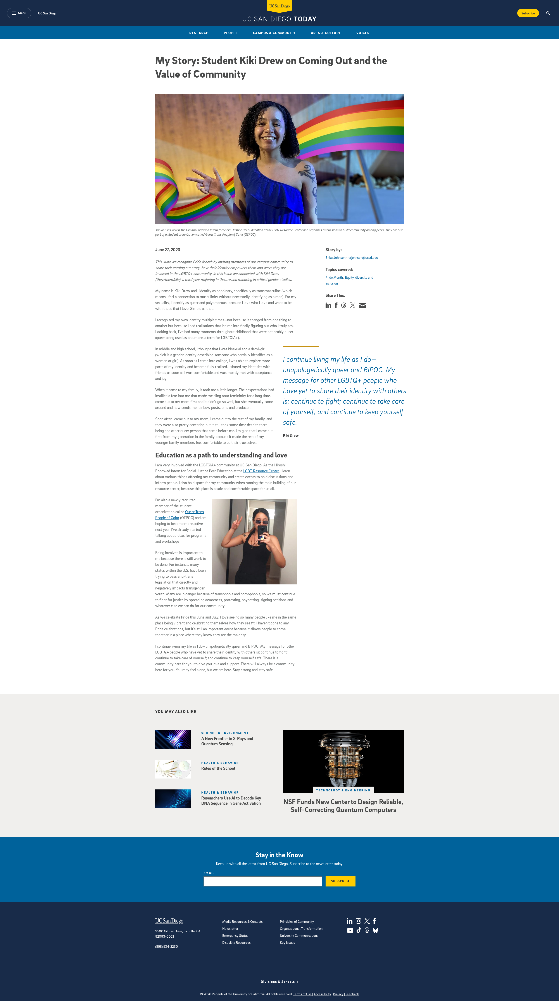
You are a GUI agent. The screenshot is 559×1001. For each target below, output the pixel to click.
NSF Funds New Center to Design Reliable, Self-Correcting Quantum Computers (343, 805)
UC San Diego (47, 13)
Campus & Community (274, 33)
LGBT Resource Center (261, 471)
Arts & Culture (326, 33)
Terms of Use (302, 994)
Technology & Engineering (343, 790)
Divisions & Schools (278, 981)
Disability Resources (236, 942)
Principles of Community (297, 921)
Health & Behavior (220, 763)
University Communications (299, 935)
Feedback (352, 994)
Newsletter (230, 928)
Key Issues (287, 942)
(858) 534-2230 (166, 946)
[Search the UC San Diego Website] (548, 13)
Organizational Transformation (301, 928)
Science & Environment (225, 733)
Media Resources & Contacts (242, 921)
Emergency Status (235, 935)
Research (199, 33)
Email (209, 873)
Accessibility (322, 994)
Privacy (338, 994)
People (231, 33)
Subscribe (528, 13)
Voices (363, 33)
